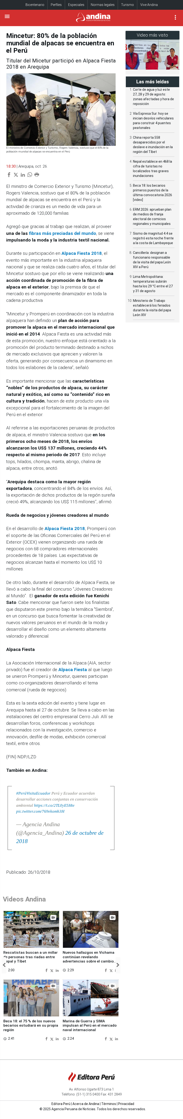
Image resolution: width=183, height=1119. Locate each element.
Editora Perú (60, 1104)
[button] (4, 965)
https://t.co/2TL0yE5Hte (54, 805)
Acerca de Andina (85, 1104)
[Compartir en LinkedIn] (57, 970)
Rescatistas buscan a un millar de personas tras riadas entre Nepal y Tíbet (30, 956)
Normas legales (103, 5)
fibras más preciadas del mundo (62, 233)
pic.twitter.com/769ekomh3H (40, 811)
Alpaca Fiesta (72, 669)
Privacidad (126, 1104)
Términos (108, 1104)
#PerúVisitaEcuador (33, 793)
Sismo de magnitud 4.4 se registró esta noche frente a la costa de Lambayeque (153, 238)
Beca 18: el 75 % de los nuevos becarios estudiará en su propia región (30, 1025)
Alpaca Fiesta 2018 (65, 528)
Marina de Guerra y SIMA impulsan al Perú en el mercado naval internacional (90, 1025)
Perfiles (56, 5)
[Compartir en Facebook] (47, 970)
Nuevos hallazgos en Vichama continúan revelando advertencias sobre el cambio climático (88, 959)
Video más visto (152, 35)
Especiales (76, 5)
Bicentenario (34, 5)
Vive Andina (149, 5)
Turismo (127, 5)
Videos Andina (24, 899)
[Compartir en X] (52, 970)
